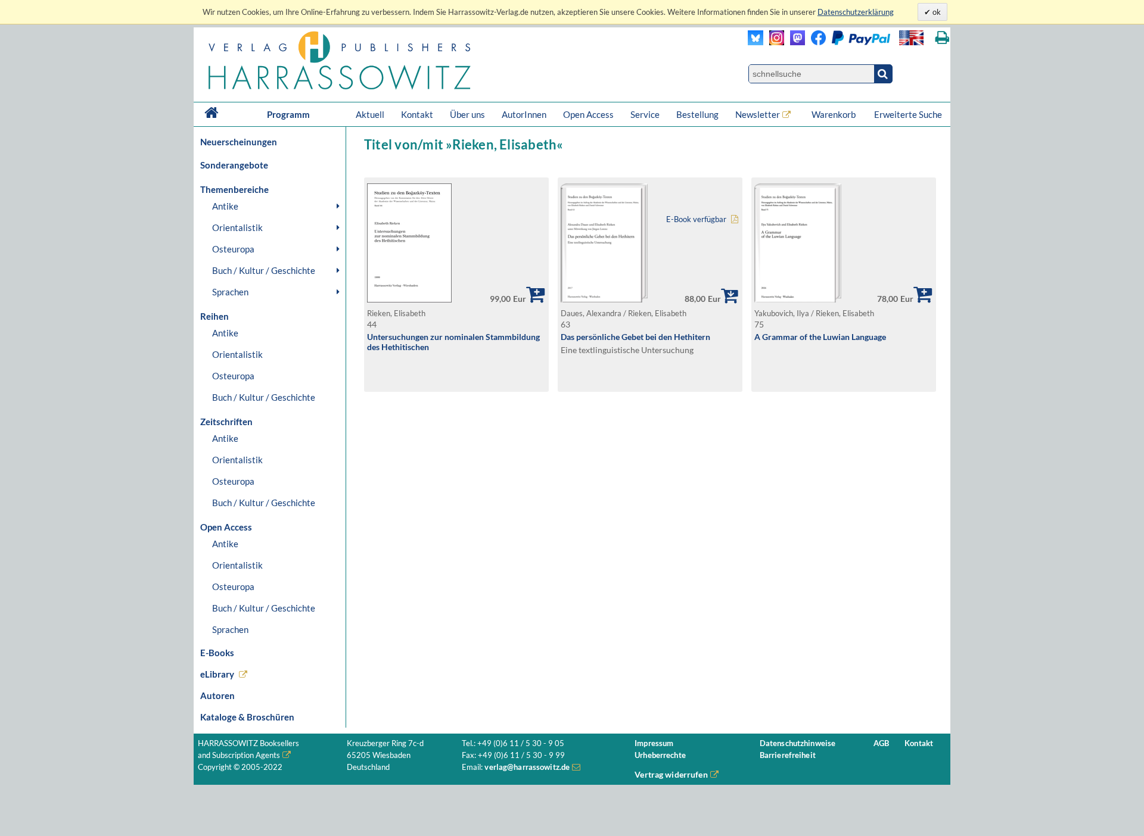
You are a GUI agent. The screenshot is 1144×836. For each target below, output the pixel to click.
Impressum (654, 743)
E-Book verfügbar (696, 219)
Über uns (467, 114)
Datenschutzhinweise (797, 743)
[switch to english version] (911, 37)
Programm (288, 114)
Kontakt (417, 114)
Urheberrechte (660, 755)
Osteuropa (233, 249)
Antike (225, 206)
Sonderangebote (234, 165)
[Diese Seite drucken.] (942, 37)
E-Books (217, 652)
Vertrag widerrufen (671, 774)
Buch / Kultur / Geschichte (263, 270)
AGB (881, 743)
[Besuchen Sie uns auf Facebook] (815, 42)
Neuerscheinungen (238, 141)
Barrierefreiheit (788, 755)
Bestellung (697, 114)
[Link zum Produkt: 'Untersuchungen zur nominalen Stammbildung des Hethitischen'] (409, 299)
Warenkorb (834, 114)
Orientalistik (237, 227)
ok (936, 12)
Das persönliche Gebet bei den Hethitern (635, 337)
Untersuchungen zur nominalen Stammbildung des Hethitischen (453, 342)
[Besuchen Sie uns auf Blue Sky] (756, 42)
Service (645, 114)
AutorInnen (524, 114)
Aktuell (370, 114)
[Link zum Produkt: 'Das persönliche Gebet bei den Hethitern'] (604, 299)
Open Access (588, 114)
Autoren (217, 695)
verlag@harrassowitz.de (527, 767)
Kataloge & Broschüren (247, 717)
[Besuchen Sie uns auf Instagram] (773, 42)
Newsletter (757, 114)
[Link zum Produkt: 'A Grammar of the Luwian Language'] (797, 299)
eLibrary (217, 674)
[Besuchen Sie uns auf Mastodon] (794, 42)
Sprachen (230, 291)
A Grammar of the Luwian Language (820, 337)
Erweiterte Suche (908, 114)
